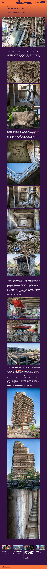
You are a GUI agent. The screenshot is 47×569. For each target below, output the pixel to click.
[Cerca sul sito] (35, 2)
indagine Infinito (18, 370)
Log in (38, 2)
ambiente (8, 6)
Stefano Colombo (10, 14)
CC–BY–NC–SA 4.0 (16, 566)
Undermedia (21, 566)
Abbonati (42, 2)
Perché (3, 2)
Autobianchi (34, 131)
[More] (6, 2)
